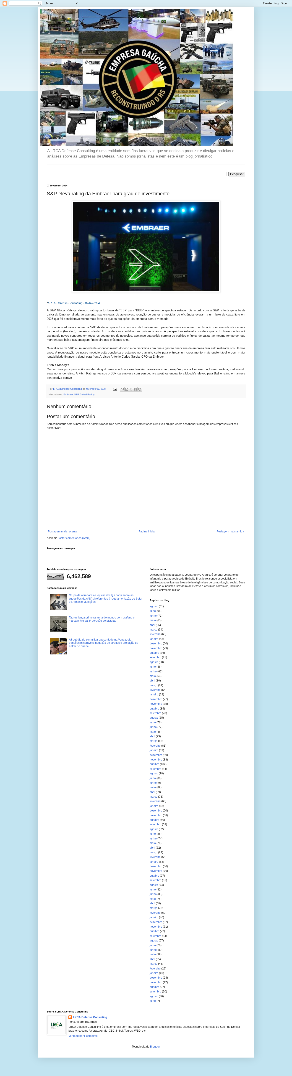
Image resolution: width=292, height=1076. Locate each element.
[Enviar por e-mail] (122, 389)
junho (153, 615)
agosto (154, 606)
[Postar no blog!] (126, 389)
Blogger (155, 1046)
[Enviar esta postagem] (115, 388)
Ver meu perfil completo (83, 1036)
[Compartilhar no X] (131, 389)
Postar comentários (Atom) (73, 538)
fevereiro (155, 634)
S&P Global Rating (84, 394)
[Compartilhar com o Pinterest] (139, 389)
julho (153, 611)
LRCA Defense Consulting (90, 1017)
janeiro (154, 639)
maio (153, 620)
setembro (155, 657)
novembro (156, 648)
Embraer (68, 394)
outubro (154, 652)
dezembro (156, 643)
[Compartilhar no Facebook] (135, 389)
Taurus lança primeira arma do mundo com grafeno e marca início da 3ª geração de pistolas (102, 619)
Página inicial (146, 531)
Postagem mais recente (62, 531)
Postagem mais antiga (230, 531)
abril (152, 625)
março (153, 629)
